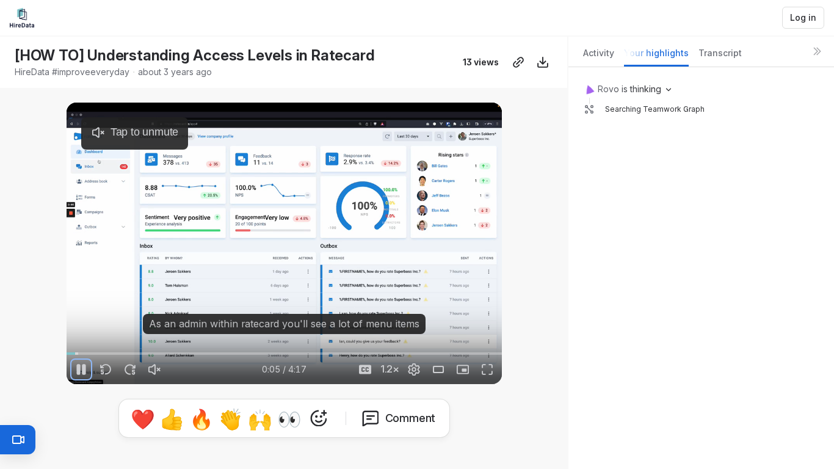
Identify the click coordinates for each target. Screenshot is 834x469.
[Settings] (414, 369)
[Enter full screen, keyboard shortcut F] (487, 369)
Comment (410, 418)
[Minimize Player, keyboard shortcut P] (463, 369)
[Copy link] (518, 62)
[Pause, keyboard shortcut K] (81, 369)
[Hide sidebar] (817, 51)
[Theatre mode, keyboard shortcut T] (438, 369)
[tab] (598, 56)
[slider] (284, 353)
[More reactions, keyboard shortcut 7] (318, 418)
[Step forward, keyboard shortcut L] (130, 369)
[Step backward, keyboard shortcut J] (105, 369)
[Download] (543, 62)
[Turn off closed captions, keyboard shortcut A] (365, 369)
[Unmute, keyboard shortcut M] (154, 369)
